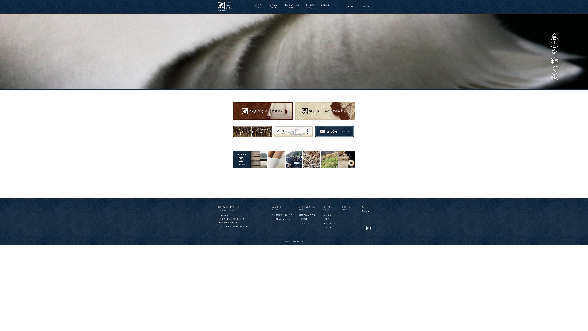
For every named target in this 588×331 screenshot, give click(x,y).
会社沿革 (303, 219)
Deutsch (351, 6)
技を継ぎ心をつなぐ (281, 219)
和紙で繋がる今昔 (307, 215)
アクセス (327, 227)
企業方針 (327, 219)
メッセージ (304, 223)
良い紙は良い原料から (282, 215)
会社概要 (327, 215)
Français (364, 6)
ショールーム (329, 223)
